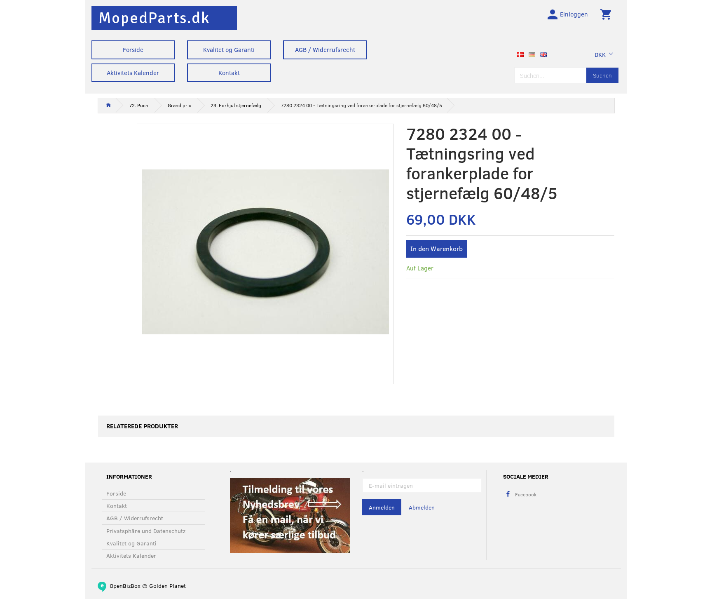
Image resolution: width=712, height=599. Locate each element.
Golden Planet (167, 586)
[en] (543, 53)
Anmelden (382, 507)
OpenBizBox (125, 586)
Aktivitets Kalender (133, 72)
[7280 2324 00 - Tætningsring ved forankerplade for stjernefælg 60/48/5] (265, 252)
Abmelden (422, 507)
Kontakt (229, 72)
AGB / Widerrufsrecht (325, 49)
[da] (520, 53)
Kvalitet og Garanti (229, 49)
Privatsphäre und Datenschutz (145, 531)
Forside (133, 49)
